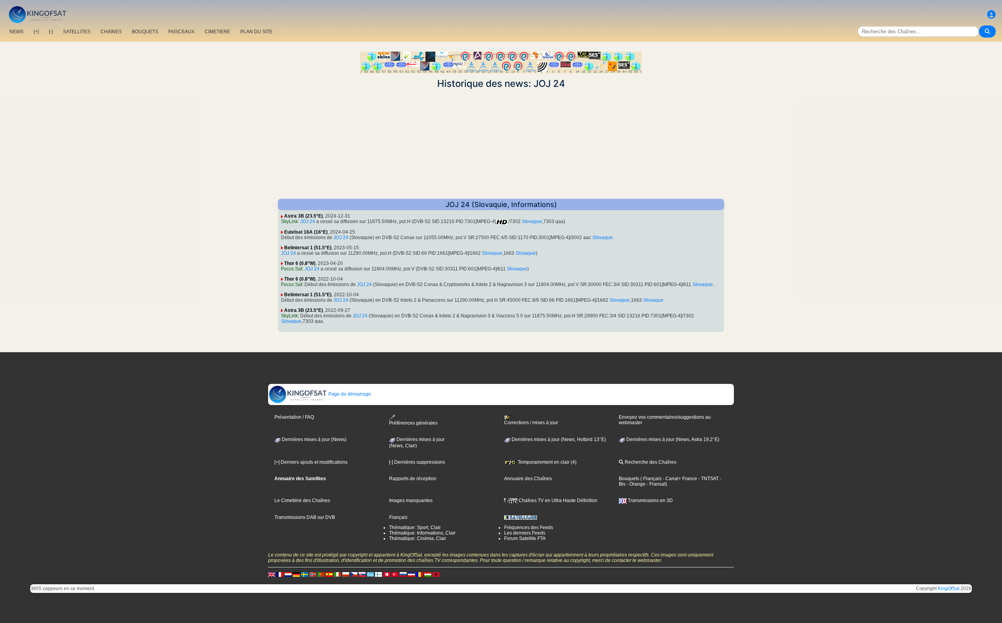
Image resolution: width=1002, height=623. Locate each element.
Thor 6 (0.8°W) (299, 263)
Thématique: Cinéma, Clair (417, 538)
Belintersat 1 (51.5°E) (308, 247)
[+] (36, 31)
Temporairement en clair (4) (547, 462)
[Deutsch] (296, 574)
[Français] (279, 574)
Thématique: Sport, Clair (415, 527)
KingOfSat (948, 588)
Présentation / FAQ (294, 417)
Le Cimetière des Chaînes (302, 500)
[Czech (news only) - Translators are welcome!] (353, 574)
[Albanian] (436, 574)
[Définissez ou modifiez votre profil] (991, 15)
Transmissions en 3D (650, 500)
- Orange (635, 484)
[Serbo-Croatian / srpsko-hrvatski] (411, 574)
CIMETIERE (217, 31)
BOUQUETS (145, 31)
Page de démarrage (349, 394)
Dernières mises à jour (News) (313, 439)
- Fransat (655, 484)
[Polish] (345, 574)
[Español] (329, 574)
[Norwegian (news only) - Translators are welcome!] (312, 574)
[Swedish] (304, 574)
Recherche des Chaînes (650, 462)
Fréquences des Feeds (528, 527)
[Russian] (403, 574)
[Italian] (337, 574)
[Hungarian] (427, 574)
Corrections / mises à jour (531, 422)
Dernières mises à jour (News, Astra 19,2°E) (672, 439)
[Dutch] (288, 574)
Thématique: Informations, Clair (422, 533)
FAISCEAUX (181, 31)
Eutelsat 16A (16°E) (306, 232)
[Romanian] (419, 574)
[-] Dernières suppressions (417, 462)
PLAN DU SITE (256, 31)
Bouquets (629, 478)
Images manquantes (411, 500)
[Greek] (370, 574)
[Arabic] (386, 574)
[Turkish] (394, 574)
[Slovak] (362, 574)
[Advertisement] (501, 144)
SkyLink (289, 221)
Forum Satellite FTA (525, 538)
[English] (271, 574)
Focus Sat (291, 269)
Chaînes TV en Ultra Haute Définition (557, 500)
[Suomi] (378, 574)
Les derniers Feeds (524, 533)
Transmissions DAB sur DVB (304, 517)
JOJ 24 (307, 221)
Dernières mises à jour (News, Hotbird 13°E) (558, 439)
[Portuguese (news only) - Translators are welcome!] (320, 574)
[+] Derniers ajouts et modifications (311, 462)
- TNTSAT (708, 478)
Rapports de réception (412, 478)
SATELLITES (76, 31)
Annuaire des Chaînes (528, 478)
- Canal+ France (679, 478)
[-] (51, 31)
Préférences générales (413, 423)
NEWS (16, 31)
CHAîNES (111, 31)
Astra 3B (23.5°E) (303, 216)
